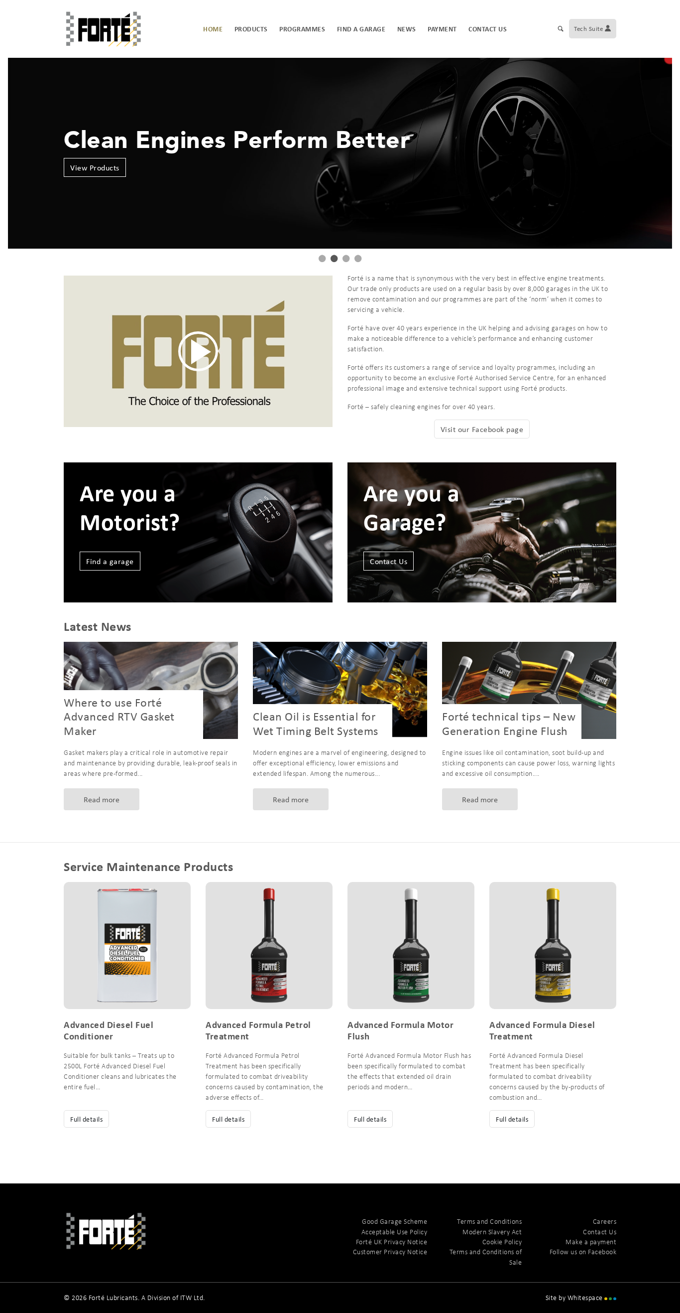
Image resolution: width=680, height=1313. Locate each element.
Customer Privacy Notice (390, 1251)
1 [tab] (322, 259)
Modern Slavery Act (492, 1231)
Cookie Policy (502, 1241)
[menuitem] (560, 28)
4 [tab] (358, 259)
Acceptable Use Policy (394, 1231)
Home (213, 28)
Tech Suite (589, 28)
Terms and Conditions (489, 1221)
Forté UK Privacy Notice (391, 1241)
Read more (101, 799)
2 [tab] (334, 259)
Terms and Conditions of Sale (486, 1256)
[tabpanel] (340, 153)
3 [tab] (346, 259)
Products (251, 28)
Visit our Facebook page (482, 429)
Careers (604, 1221)
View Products (94, 167)
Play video (198, 351)
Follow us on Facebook (583, 1251)
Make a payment (591, 1241)
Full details (86, 1119)
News (406, 28)
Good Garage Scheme (394, 1221)
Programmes (302, 28)
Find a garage (361, 28)
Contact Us (487, 28)
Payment (442, 28)
